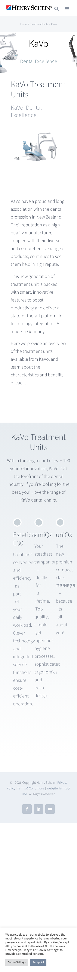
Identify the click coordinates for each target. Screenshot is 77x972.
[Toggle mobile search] (56, 8)
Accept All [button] (38, 962)
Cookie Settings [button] (16, 962)
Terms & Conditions (30, 788)
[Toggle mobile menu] (67, 8)
